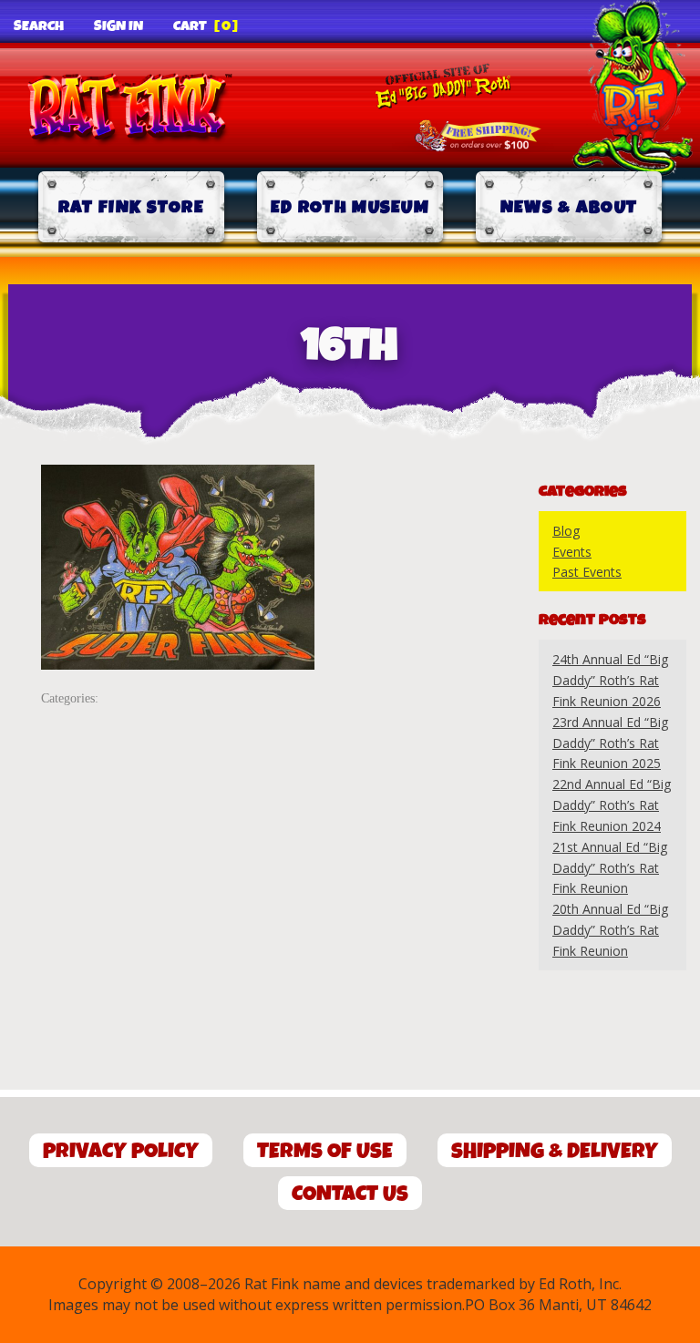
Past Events (587, 571)
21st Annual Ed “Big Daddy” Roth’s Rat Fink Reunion (609, 867)
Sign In (118, 26)
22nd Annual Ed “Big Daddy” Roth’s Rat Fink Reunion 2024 (611, 805)
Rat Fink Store (131, 207)
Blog (566, 530)
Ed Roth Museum (350, 207)
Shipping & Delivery (554, 1151)
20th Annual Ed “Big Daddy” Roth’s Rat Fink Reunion (610, 929)
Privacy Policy (121, 1151)
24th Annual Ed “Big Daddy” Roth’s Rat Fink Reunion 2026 (610, 680)
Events (572, 551)
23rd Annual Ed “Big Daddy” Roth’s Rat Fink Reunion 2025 (610, 743)
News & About (569, 207)
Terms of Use (325, 1151)
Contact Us (350, 1194)
